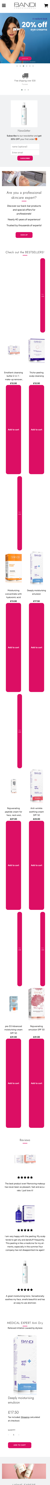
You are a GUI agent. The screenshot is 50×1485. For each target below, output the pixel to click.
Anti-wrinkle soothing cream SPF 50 (36, 811)
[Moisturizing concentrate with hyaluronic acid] (13, 568)
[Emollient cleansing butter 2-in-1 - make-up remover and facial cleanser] (13, 351)
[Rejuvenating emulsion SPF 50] (36, 1004)
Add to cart (13, 429)
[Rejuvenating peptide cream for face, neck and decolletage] (13, 786)
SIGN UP (24, 235)
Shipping (25, 1417)
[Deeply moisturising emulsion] (36, 568)
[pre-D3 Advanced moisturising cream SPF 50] (13, 1004)
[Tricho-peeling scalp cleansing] (36, 351)
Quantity (11, 1430)
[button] (17, 66)
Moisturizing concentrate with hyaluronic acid (13, 594)
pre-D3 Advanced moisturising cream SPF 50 (13, 1029)
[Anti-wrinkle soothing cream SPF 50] (36, 786)
